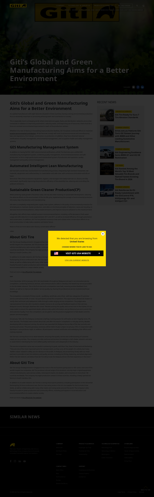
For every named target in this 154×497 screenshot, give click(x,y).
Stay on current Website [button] (77, 260)
